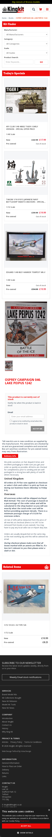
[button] (26, 832)
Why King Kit (7, 731)
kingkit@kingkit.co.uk (13, 804)
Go (41, 62)
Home (4, 18)
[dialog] (26, 822)
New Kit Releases (9, 701)
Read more (24, 821)
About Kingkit (7, 721)
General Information (10, 763)
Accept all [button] (26, 826)
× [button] (49, 810)
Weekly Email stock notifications (25, 677)
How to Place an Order (12, 766)
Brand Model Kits (9, 694)
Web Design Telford (10, 751)
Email (10, 412)
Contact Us (7, 725)
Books (11, 18)
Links (4, 776)
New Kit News (8, 708)
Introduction (7, 718)
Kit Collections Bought (11, 698)
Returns (5, 773)
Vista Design (26, 751)
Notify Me (37, 428)
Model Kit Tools (9, 704)
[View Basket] (40, 10)
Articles (5, 742)
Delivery (5, 769)
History (5, 728)
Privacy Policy (16, 742)
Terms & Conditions (33, 742)
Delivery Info (10, 456)
